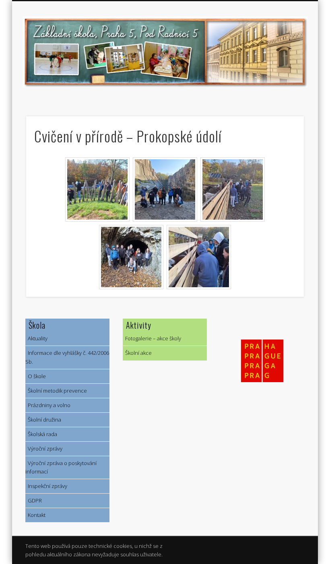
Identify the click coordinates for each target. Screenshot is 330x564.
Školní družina (43, 419)
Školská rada (41, 434)
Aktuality (36, 338)
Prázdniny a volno (47, 405)
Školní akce (137, 352)
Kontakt (35, 515)
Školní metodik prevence (56, 390)
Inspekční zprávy (46, 486)
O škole (35, 376)
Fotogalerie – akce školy (152, 338)
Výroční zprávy (43, 448)
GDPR (33, 500)
